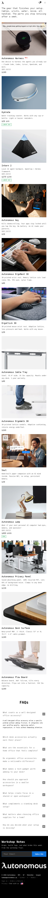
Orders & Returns (16, 881)
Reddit (33, 877)
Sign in (4, 881)
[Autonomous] (3, 2)
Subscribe (39, 854)
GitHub (22, 877)
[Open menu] (45, 2)
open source (6, 69)
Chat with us (14, 883)
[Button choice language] (22, 883)
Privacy (4, 883)
